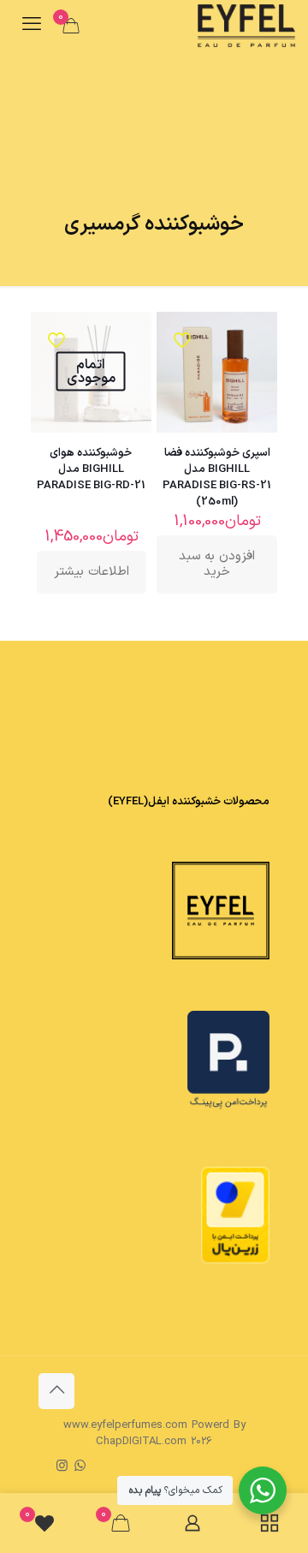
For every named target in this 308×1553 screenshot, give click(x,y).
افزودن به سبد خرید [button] (217, 564)
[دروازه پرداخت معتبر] (235, 1260)
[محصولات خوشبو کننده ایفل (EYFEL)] (246, 25)
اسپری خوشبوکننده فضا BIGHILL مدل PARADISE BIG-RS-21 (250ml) (217, 478)
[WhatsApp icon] (80, 1467)
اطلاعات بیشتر (91, 572)
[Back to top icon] (56, 1391)
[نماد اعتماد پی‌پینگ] (228, 1106)
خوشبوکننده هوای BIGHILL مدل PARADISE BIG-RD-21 (91, 469)
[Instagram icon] (62, 1467)
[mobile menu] (31, 25)
